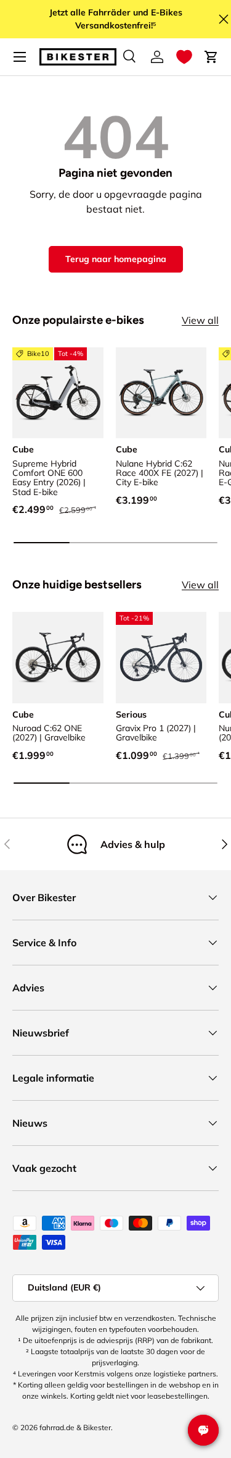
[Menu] (19, 56)
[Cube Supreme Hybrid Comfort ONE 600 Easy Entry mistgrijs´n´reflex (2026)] (57, 393)
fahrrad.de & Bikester (75, 1427)
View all (200, 320)
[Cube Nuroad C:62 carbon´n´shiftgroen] (57, 657)
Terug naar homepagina (115, 259)
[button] (184, 56)
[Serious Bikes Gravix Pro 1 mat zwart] (161, 657)
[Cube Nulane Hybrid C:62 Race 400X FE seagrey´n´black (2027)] (161, 393)
